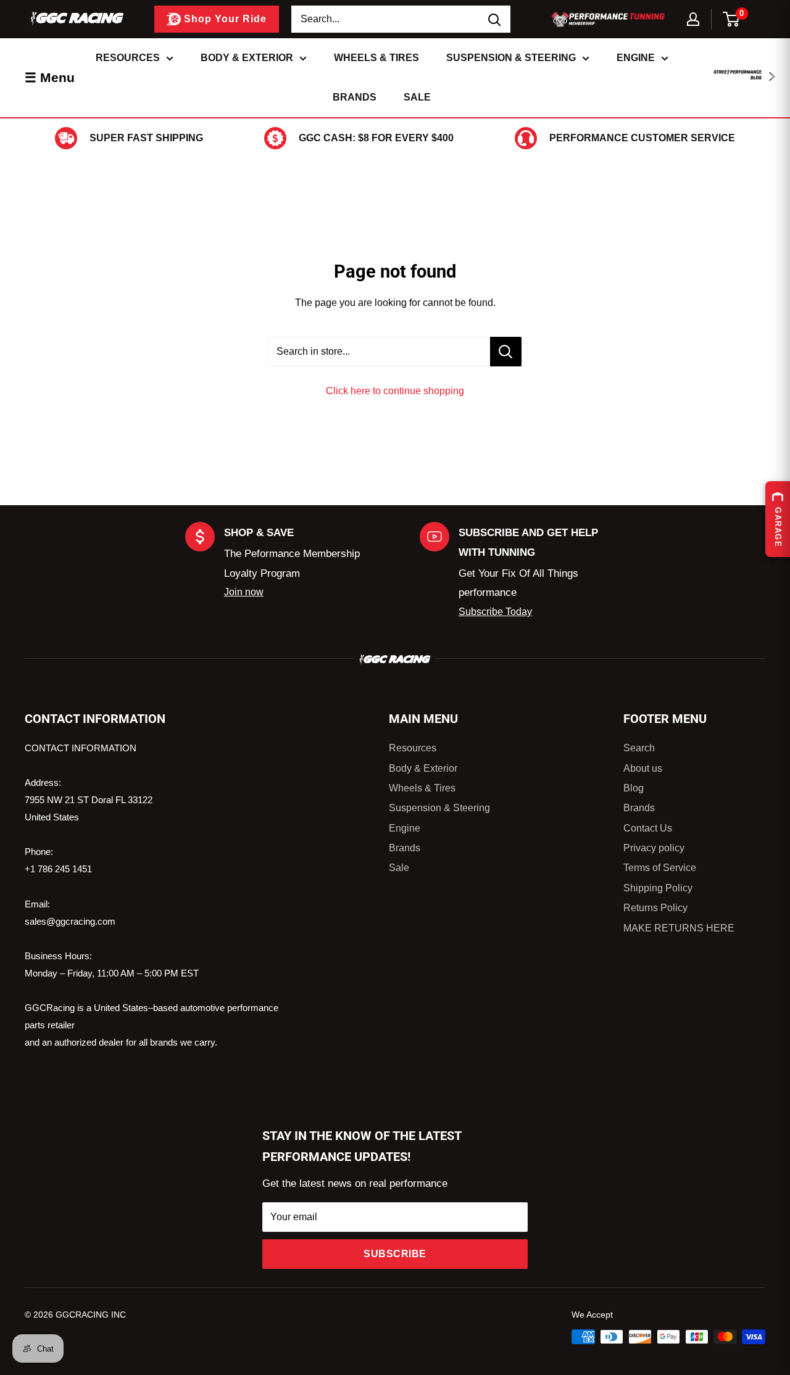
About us (642, 768)
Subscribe (395, 1254)
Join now (244, 592)
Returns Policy (655, 907)
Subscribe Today (495, 611)
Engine (636, 57)
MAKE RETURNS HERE (678, 928)
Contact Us (647, 828)
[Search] (495, 19)
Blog (633, 788)
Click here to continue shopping (395, 391)
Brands (354, 97)
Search (639, 748)
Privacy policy (653, 848)
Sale (417, 97)
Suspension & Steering (511, 57)
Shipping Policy (657, 888)
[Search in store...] (506, 351)
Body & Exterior (247, 57)
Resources (128, 57)
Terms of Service (659, 867)
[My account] (693, 19)
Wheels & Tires (376, 57)
